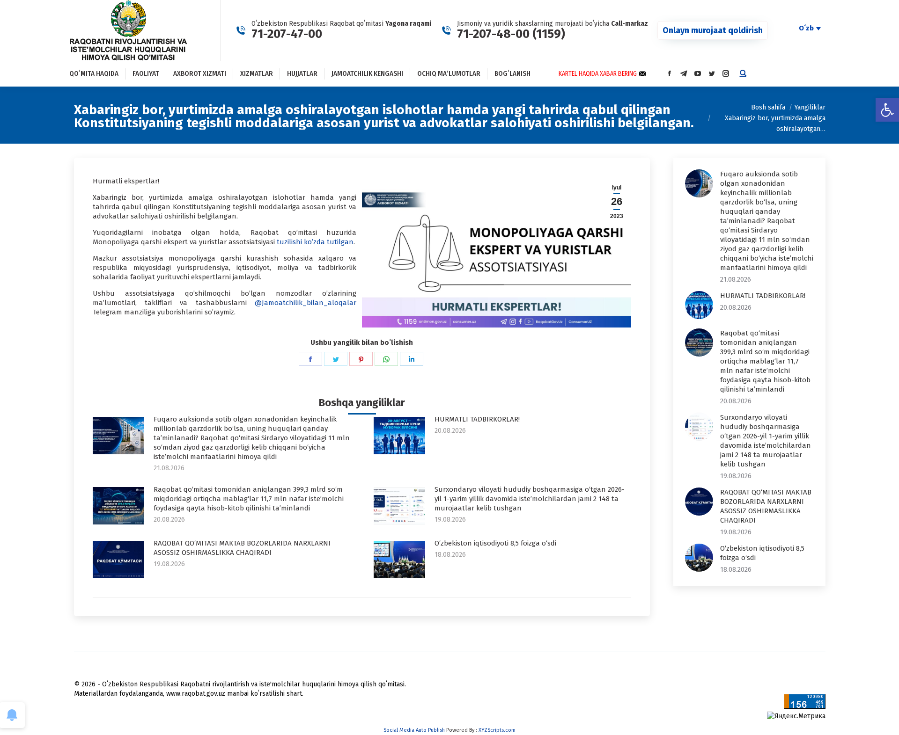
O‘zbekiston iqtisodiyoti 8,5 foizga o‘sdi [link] (495, 543)
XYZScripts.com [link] (497, 730)
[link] (887, 110)
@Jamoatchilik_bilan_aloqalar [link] (305, 302)
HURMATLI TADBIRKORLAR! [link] (477, 419)
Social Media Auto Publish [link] (414, 730)
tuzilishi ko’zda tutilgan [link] (314, 242)
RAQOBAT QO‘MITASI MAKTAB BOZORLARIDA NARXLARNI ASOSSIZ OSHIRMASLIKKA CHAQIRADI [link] (242, 548)
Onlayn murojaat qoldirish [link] (713, 30)
